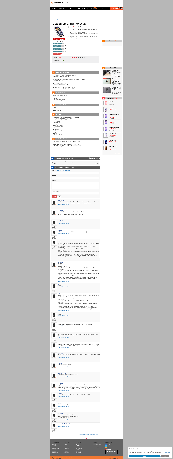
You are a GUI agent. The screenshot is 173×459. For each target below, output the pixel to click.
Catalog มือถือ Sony (55, 453)
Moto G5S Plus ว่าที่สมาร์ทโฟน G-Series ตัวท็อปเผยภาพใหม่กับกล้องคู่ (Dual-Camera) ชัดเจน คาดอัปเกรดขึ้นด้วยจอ (116, 90)
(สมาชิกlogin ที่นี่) (60, 170)
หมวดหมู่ (54, 175)
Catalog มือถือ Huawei (55, 448)
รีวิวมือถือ (65, 444)
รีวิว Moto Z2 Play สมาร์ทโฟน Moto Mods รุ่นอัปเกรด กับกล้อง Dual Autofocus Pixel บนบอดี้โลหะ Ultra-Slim (116, 81)
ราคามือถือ (77, 444)
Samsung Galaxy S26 (114, 127)
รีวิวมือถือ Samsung (67, 445)
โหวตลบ (64, 204)
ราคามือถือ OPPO (78, 449)
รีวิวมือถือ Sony (66, 452)
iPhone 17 (111, 108)
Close (165, 456)
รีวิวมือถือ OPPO (66, 449)
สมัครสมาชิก (67, 170)
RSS (108, 447)
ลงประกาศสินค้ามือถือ (97, 444)
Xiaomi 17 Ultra (112, 140)
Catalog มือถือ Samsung (56, 445)
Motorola (63, 19)
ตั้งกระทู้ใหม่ (92, 158)
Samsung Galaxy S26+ (114, 120)
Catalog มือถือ (54, 444)
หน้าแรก (53, 19)
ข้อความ (54, 180)
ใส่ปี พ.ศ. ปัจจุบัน (55, 191)
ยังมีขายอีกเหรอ (57, 162)
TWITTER (109, 445)
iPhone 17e (111, 101)
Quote (68, 204)
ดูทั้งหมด (98, 158)
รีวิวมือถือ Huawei (66, 448)
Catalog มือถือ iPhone (55, 447)
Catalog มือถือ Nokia (55, 452)
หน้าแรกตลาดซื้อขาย (96, 447)
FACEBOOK (109, 444)
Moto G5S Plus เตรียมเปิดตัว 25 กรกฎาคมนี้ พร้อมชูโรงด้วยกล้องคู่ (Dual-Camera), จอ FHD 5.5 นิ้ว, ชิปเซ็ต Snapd (116, 73)
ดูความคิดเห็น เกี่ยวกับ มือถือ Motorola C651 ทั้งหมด (89, 434)
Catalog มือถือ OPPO (55, 449)
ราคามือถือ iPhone (79, 447)
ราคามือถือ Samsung (79, 445)
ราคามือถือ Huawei (79, 448)
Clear (59, 196)
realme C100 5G (112, 133)
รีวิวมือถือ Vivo (66, 451)
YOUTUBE (109, 449)
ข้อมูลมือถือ (58, 19)
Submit (54, 196)
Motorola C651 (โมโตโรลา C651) (69, 24)
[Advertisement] (105, 3)
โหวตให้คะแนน (57, 53)
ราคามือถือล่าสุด (116, 153)
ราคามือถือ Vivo (78, 451)
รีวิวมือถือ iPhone (66, 447)
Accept (144, 456)
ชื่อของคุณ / (61, 170)
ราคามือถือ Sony (78, 452)
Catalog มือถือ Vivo (55, 451)
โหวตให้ (60, 204)
